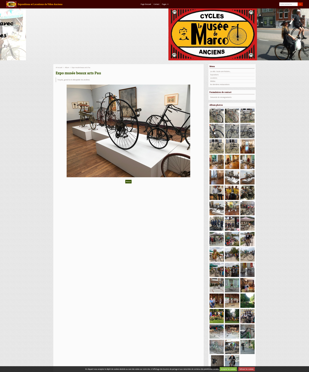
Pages (164, 4)
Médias (212, 81)
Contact (156, 4)
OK (300, 4)
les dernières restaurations (219, 84)
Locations (213, 78)
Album (67, 67)
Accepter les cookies (228, 369)
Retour (128, 182)
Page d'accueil (146, 4)
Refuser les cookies (246, 369)
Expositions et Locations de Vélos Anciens (40, 4)
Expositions (214, 75)
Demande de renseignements (221, 97)
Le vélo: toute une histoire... (220, 71)
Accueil (59, 67)
